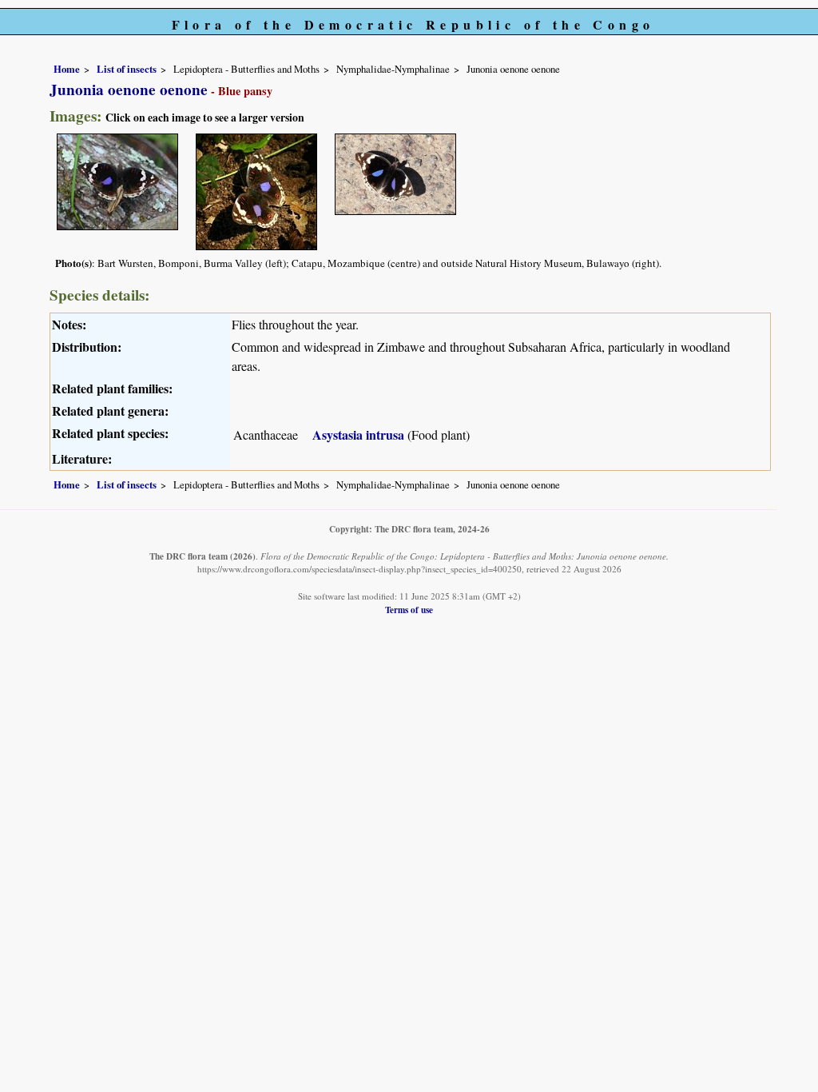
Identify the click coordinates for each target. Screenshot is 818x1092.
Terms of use (409, 609)
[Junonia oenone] (117, 179)
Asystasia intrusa (358, 434)
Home (67, 69)
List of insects (127, 69)
